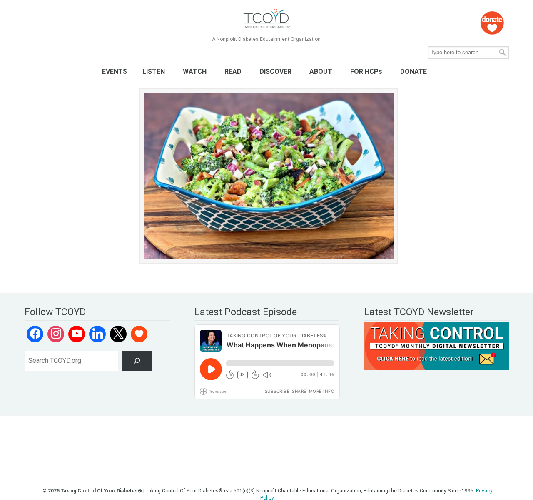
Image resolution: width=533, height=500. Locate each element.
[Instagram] (55, 334)
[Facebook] (35, 334)
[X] (118, 334)
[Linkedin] (97, 334)
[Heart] (139, 334)
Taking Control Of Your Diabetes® (266, 18)
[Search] (137, 361)
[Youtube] (76, 334)
